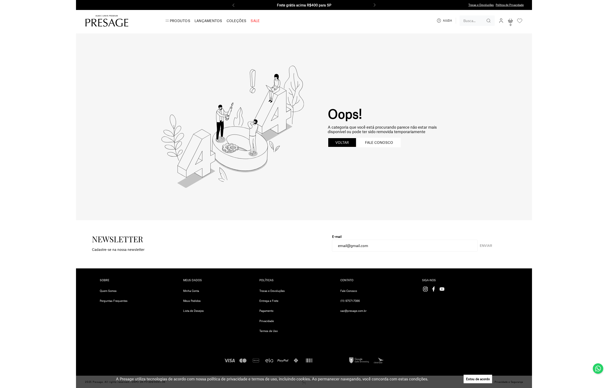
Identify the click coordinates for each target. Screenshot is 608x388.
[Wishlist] (519, 20)
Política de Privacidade (510, 5)
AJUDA (447, 20)
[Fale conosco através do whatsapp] (598, 368)
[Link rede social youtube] (442, 289)
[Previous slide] (233, 5)
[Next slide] (374, 5)
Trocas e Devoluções (481, 5)
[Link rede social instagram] (425, 289)
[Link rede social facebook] (433, 289)
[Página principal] (107, 21)
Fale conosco (379, 142)
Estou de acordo (478, 379)
